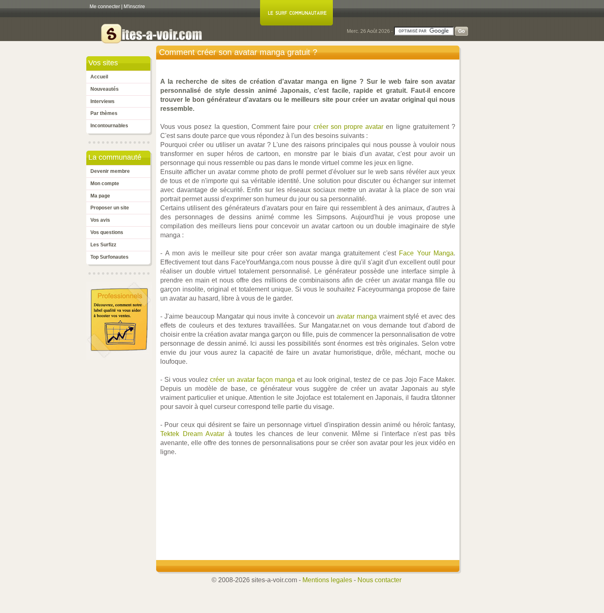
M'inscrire (134, 6)
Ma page (100, 196)
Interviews (102, 101)
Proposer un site (109, 208)
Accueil (99, 77)
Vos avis (100, 220)
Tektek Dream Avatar (192, 433)
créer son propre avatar (349, 126)
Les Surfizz (103, 245)
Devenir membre (110, 171)
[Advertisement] (309, 493)
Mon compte (104, 183)
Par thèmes (104, 113)
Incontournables (109, 126)
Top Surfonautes (109, 257)
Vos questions (106, 232)
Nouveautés (104, 89)
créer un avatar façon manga (252, 379)
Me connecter (105, 6)
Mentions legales (327, 579)
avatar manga (357, 316)
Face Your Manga (426, 253)
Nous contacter (379, 579)
